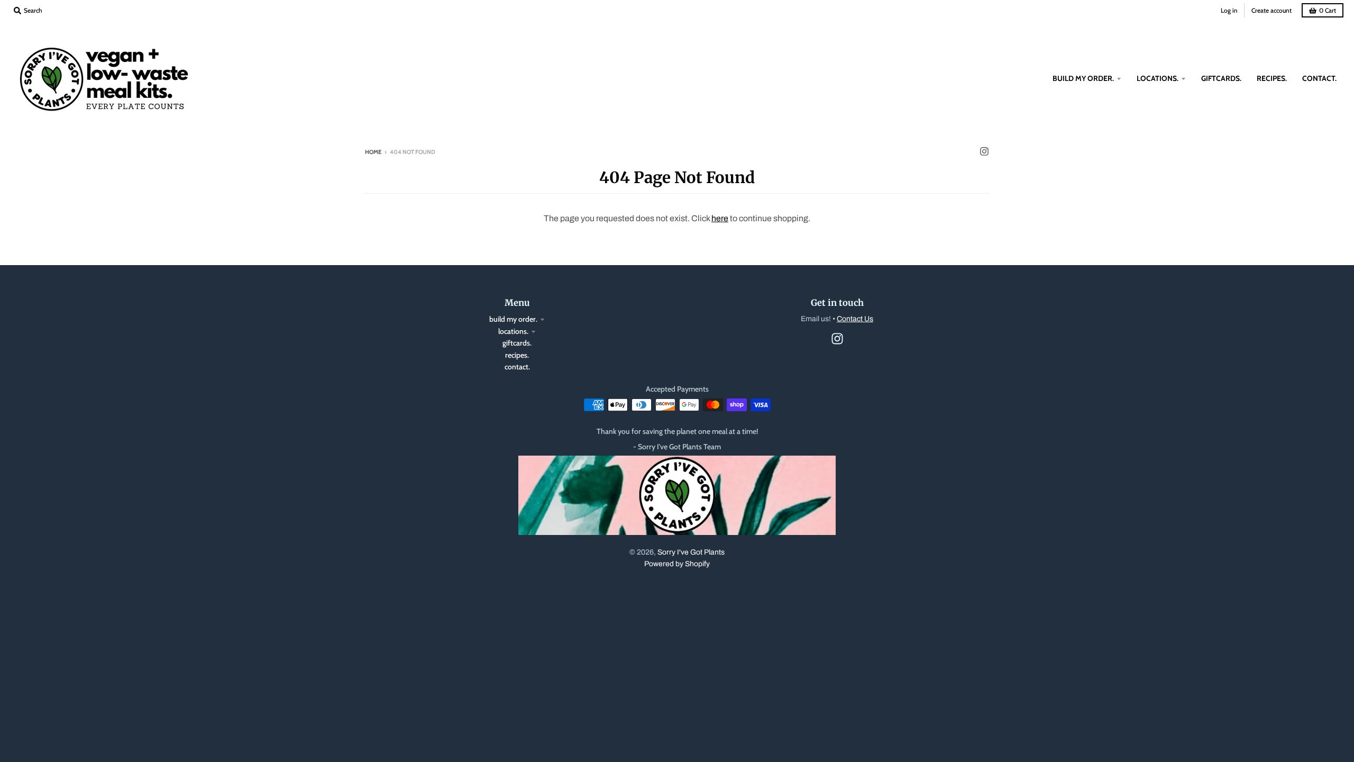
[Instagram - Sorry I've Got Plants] (984, 151)
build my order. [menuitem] (1083, 78)
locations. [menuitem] (1157, 78)
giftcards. (517, 343)
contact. (517, 366)
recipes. (517, 355)
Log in (1229, 10)
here (719, 218)
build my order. (513, 319)
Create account (1271, 10)
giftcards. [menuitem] (1221, 78)
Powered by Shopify (677, 564)
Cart (1327, 10)
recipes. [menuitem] (1272, 78)
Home (373, 152)
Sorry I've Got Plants (691, 552)
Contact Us (855, 319)
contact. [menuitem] (1319, 78)
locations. (513, 331)
